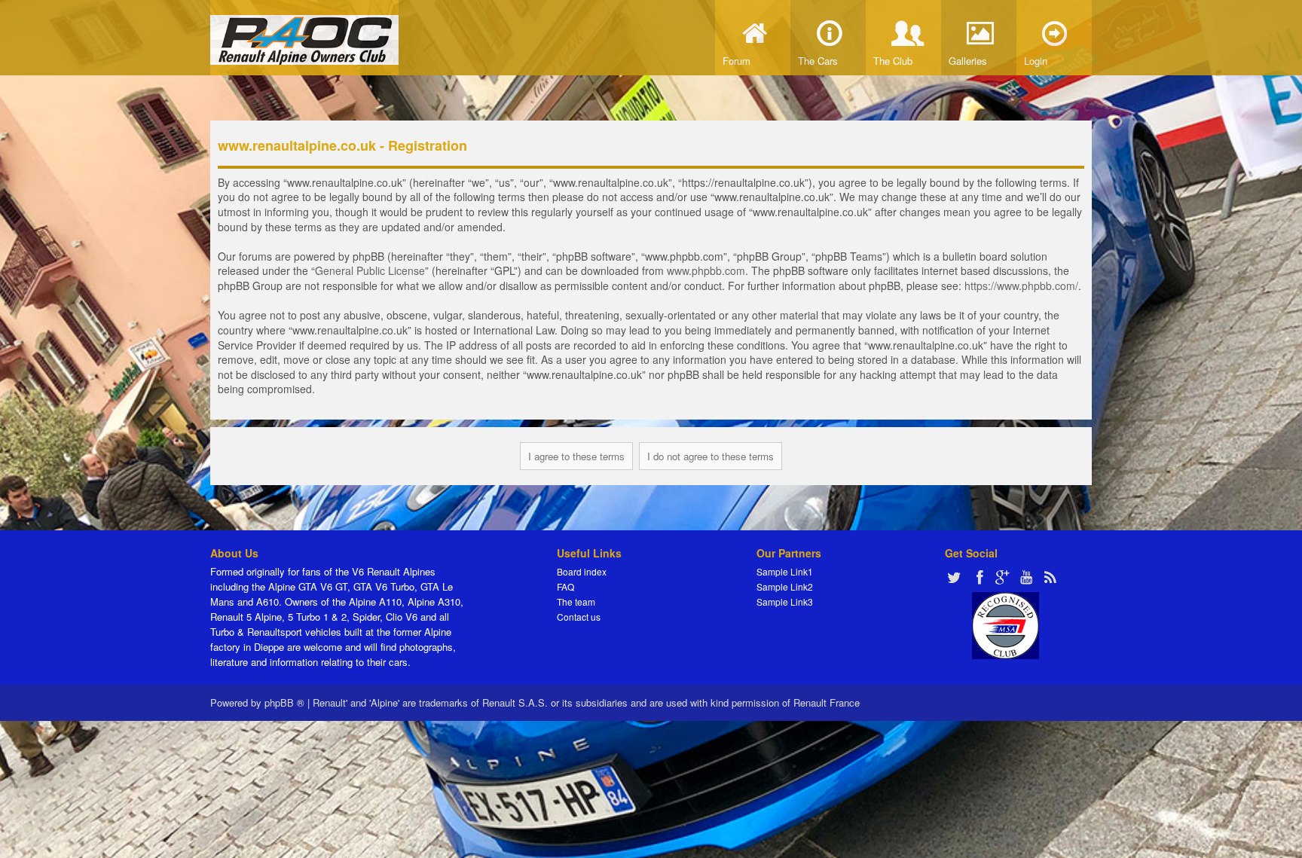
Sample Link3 (784, 601)
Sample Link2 (784, 586)
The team (576, 601)
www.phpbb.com (706, 270)
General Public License (370, 270)
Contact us (579, 616)
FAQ (565, 586)
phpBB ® (284, 702)
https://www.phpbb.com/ (1021, 285)
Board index (582, 571)
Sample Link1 (784, 571)
